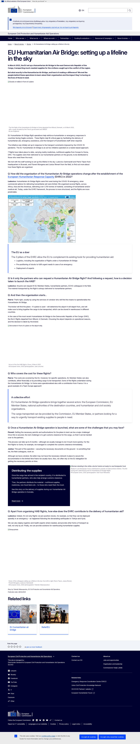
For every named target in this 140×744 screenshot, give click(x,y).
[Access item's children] (26, 38)
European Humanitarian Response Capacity (31, 176)
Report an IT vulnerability (16, 724)
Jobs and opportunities (111, 660)
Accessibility (87, 724)
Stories (29, 44)
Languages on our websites (37, 724)
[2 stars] (10, 646)
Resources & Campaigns (103, 38)
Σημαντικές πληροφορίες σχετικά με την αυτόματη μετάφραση (56, 27)
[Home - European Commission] (23, 9)
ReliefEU (46, 627)
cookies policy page (48, 736)
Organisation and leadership (112, 664)
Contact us (58, 720)
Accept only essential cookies (112, 737)
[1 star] (8, 646)
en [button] (83, 10)
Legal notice (76, 724)
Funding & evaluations (81, 38)
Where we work (49, 38)
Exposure (11, 697)
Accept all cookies (88, 737)
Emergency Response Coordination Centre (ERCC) (89, 681)
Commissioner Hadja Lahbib (112, 668)
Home (10, 38)
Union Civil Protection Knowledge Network (86, 685)
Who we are (20, 38)
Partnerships (64, 38)
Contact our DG (77, 660)
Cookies (53, 724)
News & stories (122, 38)
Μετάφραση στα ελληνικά (22, 27)
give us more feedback (34, 647)
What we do (34, 38)
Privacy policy (64, 724)
